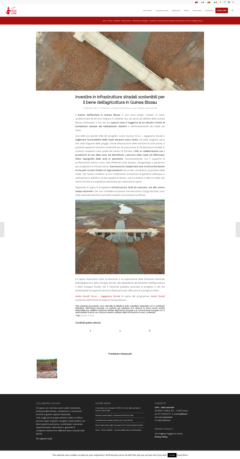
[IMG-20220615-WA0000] (120, 61)
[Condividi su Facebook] (90, 331)
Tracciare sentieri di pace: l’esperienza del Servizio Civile (114, 415)
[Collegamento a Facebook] (220, 2)
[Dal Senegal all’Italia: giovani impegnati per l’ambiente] (238, 229)
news (134, 108)
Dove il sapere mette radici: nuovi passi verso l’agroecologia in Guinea (119, 425)
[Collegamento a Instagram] (225, 2)
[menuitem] (196, 2)
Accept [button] (172, 455)
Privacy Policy (161, 436)
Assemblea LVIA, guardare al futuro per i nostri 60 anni (114, 420)
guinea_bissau (87, 315)
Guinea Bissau (125, 108)
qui (161, 433)
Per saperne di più (44, 438)
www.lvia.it (167, 417)
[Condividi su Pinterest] (150, 331)
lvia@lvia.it (182, 414)
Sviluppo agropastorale (147, 108)
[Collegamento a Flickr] (233, 2)
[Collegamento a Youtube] (229, 2)
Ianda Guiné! (158, 296)
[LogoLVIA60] (11, 10)
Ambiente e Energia (110, 108)
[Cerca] (232, 10)
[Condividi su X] (120, 331)
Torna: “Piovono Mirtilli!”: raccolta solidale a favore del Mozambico (118, 430)
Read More (182, 455)
